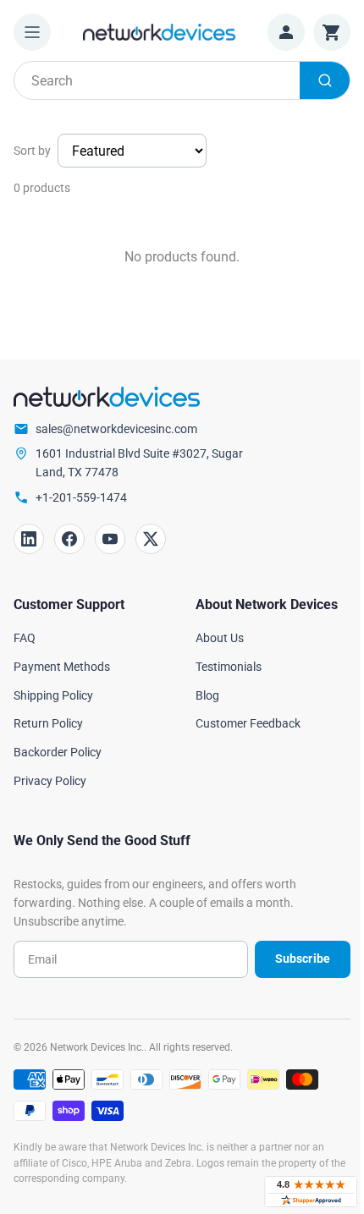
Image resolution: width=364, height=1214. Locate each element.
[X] (150, 539)
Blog (207, 695)
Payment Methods (62, 666)
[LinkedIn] (29, 539)
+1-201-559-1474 (81, 497)
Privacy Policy (50, 781)
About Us (220, 638)
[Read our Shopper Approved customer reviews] (310, 1191)
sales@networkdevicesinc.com (116, 429)
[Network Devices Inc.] (159, 32)
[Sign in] (286, 32)
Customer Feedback (248, 723)
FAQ (25, 638)
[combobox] (182, 80)
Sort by (32, 150)
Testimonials (229, 666)
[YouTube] (110, 539)
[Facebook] (69, 539)
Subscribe (302, 958)
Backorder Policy (58, 752)
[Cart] (331, 32)
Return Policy (48, 723)
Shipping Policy (53, 695)
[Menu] (32, 32)
